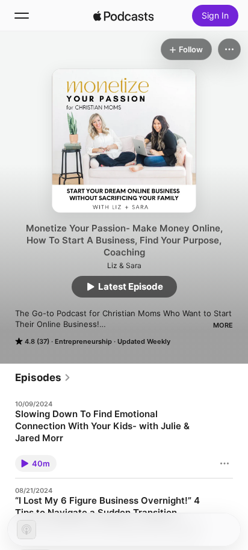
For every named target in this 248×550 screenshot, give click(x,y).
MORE (223, 325)
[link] (43, 377)
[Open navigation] (21, 15)
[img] (123, 16)
